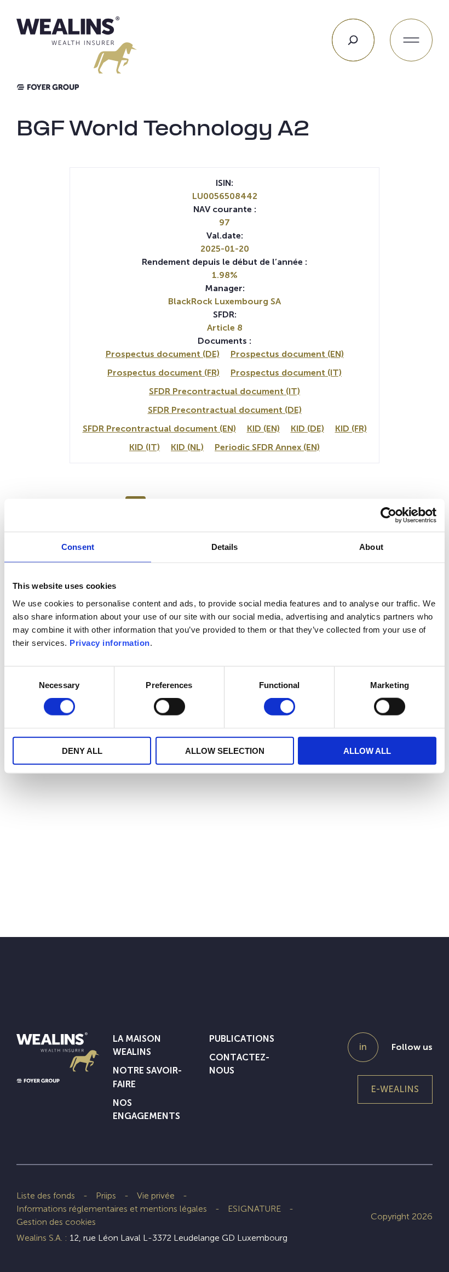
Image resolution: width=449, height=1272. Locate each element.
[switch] (169, 709)
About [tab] (371, 547)
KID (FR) (351, 428)
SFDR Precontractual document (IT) (224, 391)
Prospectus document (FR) (163, 372)
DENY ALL (82, 750)
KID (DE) (307, 428)
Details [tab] (224, 547)
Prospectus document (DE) (163, 354)
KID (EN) (263, 428)
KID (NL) (187, 447)
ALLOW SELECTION (224, 750)
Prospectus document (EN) (287, 354)
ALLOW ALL (367, 750)
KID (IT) (144, 447)
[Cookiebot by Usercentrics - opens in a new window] (388, 515)
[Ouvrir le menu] (411, 40)
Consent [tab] (77, 547)
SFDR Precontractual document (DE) (225, 410)
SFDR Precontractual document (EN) (159, 428)
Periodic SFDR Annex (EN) (267, 447)
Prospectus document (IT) (286, 372)
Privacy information (110, 642)
